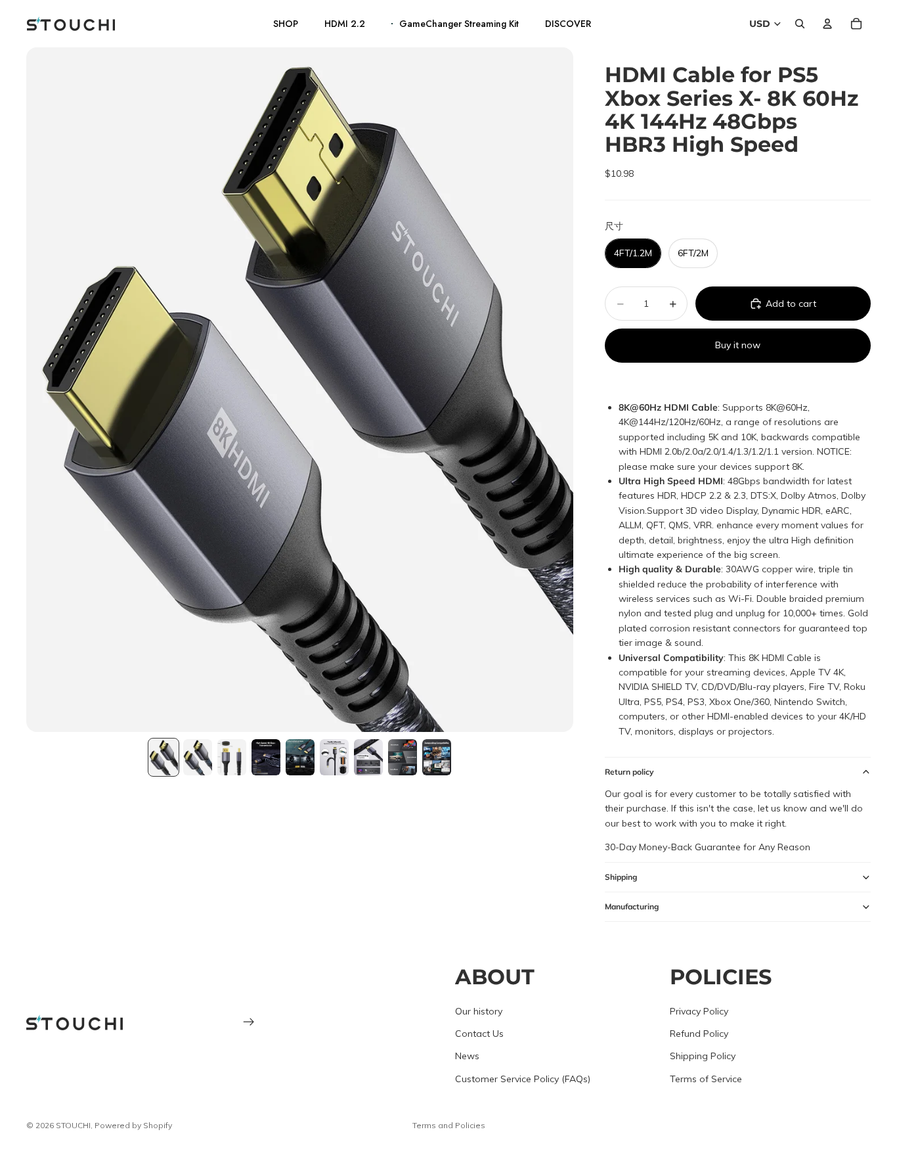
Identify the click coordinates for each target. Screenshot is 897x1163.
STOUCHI (73, 1125)
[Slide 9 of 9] (436, 757)
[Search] (799, 23)
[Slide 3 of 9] (231, 757)
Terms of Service (706, 1078)
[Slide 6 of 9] (334, 757)
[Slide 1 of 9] (163, 757)
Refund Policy (699, 1033)
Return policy (629, 772)
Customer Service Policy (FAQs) (522, 1078)
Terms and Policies (448, 1125)
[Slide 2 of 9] (197, 757)
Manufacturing (632, 906)
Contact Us (479, 1033)
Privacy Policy (699, 1010)
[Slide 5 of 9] (300, 757)
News (467, 1056)
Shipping (621, 877)
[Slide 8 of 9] (402, 757)
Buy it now (737, 345)
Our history (478, 1010)
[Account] (827, 23)
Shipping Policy (702, 1056)
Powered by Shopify (133, 1125)
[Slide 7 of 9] (368, 757)
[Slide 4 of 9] (266, 757)
